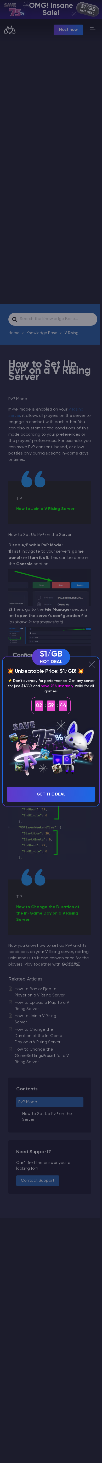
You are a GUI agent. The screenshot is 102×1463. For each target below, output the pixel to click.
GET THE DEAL (51, 794)
